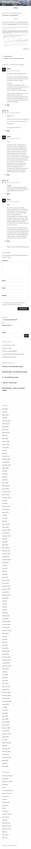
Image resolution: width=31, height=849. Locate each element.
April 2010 (4, 645)
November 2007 (6, 728)
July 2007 (4, 739)
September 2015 (6, 497)
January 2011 (5, 618)
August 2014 (5, 512)
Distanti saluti (11, 2)
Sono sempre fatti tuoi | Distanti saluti (20, 246)
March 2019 (5, 429)
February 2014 (6, 524)
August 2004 (5, 754)
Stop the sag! (13, 382)
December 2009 (6, 657)
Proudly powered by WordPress (9, 845)
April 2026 (5, 409)
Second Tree (5, 834)
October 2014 (5, 509)
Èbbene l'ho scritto (7, 793)
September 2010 (6, 630)
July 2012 (4, 565)
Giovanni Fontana (16, 13)
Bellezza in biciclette (7, 781)
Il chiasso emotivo (6, 348)
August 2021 (5, 415)
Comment (5, 260)
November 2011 (6, 589)
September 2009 (6, 666)
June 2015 (4, 500)
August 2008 (5, 704)
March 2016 (5, 482)
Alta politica (5, 778)
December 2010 (6, 621)
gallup (12, 58)
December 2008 (6, 692)
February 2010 (6, 651)
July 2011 (4, 601)
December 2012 (6, 550)
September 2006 (6, 742)
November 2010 (6, 624)
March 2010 (5, 648)
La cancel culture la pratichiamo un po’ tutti (13, 354)
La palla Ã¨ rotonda (7, 814)
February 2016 (6, 485)
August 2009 (5, 669)
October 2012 (5, 556)
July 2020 (4, 418)
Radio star (4, 832)
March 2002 (5, 760)
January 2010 (5, 654)
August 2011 (5, 598)
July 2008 (4, 707)
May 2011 (4, 607)
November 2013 (6, 530)
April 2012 (4, 574)
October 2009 (5, 663)
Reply (8, 105)
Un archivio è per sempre (8, 345)
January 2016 (5, 488)
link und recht (5, 817)
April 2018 (4, 435)
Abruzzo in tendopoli (7, 775)
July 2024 (4, 412)
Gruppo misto (8, 56)
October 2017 (5, 444)
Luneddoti (4, 820)
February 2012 (5, 580)
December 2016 (6, 459)
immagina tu (5, 805)
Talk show (4, 837)
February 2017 (5, 456)
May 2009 (4, 677)
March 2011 (5, 612)
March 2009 (5, 683)
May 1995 (4, 763)
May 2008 (4, 713)
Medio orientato (6, 823)
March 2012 (5, 577)
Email (4, 288)
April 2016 (4, 480)
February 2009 (6, 686)
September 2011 (6, 595)
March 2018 (5, 438)
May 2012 (4, 571)
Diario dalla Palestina (7, 790)
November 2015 (6, 491)
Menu (16, 7)
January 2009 (5, 689)
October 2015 (5, 494)
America (6, 58)
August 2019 (5, 426)
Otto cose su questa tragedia (9, 351)
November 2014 (6, 506)
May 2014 (4, 521)
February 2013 (6, 547)
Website (4, 295)
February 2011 (5, 615)
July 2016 (4, 471)
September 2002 (6, 757)
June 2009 (5, 674)
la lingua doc (5, 811)
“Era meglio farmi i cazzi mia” (9, 357)
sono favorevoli (11, 24)
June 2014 (4, 518)
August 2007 (5, 736)
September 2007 (6, 734)
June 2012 (4, 568)
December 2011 (6, 586)
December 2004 (6, 751)
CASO (3, 787)
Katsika (4, 808)
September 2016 (6, 465)
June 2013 (4, 539)
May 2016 (4, 477)
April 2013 (4, 542)
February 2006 (6, 748)
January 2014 (5, 527)
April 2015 (4, 503)
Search (4, 332)
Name (4, 280)
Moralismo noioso (6, 826)
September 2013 (6, 536)
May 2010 (4, 642)
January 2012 (5, 583)
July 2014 (4, 515)
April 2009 (5, 680)
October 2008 (5, 698)
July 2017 (4, 450)
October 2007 (5, 731)
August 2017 (5, 447)
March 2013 (5, 545)
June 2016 (4, 474)
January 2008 (5, 725)
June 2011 (4, 604)
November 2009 (6, 660)
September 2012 (6, 559)
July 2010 (4, 636)
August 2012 (5, 562)
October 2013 (5, 533)
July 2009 (4, 671)
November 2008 (6, 695)
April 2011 (4, 610)
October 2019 (5, 423)
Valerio (8, 115)
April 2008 (5, 716)
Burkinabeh (5, 784)
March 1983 (5, 766)
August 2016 (5, 468)
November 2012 (6, 553)
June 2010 (4, 639)
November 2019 (6, 421)
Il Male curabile (6, 802)
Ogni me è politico (6, 829)
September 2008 (6, 701)
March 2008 (5, 719)
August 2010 (5, 633)
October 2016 (5, 462)
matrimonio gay (19, 58)
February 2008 (6, 722)
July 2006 (4, 745)
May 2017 (4, 453)
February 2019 (6, 432)
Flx (8, 141)
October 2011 (5, 592)
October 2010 (5, 627)
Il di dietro (4, 799)
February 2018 (6, 441)
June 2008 (5, 710)
